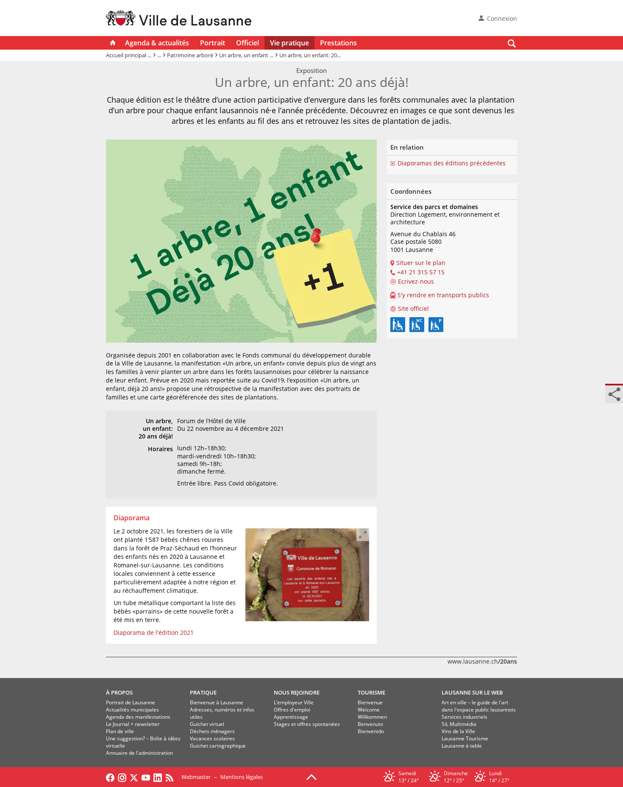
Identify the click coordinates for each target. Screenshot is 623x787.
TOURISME (371, 692)
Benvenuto (370, 724)
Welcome (369, 709)
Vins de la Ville (458, 731)
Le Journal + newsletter (133, 724)
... (159, 55)
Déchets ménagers (212, 731)
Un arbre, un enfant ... (246, 55)
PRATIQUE (203, 692)
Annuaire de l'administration (139, 752)
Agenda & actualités (157, 42)
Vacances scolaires (212, 738)
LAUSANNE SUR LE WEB (472, 692)
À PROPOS (119, 692)
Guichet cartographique (218, 745)
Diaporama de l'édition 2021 (154, 632)
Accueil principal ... (128, 55)
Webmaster (196, 777)
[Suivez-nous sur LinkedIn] (157, 777)
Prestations (338, 42)
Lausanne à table (462, 745)
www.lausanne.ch (482, 661)
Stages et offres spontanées (307, 724)
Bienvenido (371, 731)
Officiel (247, 42)
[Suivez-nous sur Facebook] (110, 777)
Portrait (212, 42)
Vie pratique (289, 42)
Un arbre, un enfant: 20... (310, 55)
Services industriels (464, 716)
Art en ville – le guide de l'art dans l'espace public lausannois (479, 706)
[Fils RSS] (171, 777)
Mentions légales (241, 777)
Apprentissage (291, 716)
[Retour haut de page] (311, 776)
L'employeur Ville (294, 702)
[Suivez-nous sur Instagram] (122, 777)
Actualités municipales (132, 709)
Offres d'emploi (292, 709)
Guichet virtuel (207, 724)
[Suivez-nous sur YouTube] (146, 777)
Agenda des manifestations (138, 716)
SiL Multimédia (459, 724)
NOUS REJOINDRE (297, 692)
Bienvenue (370, 702)
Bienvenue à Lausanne (216, 702)
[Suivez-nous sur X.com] (134, 777)
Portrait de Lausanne (130, 702)
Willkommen (372, 716)
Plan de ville (120, 731)
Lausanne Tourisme (465, 738)
